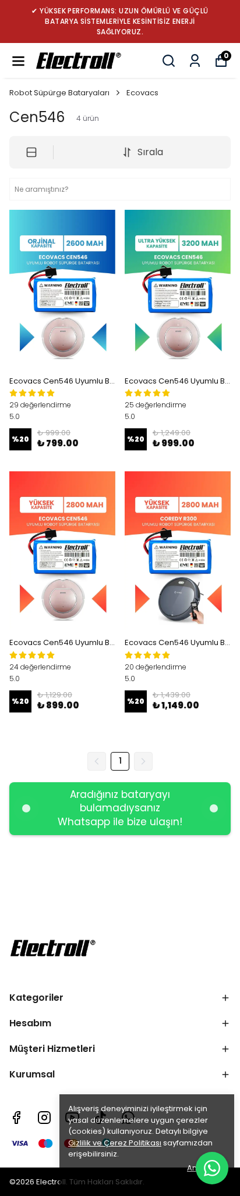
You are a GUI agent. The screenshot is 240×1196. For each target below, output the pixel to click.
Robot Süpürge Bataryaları (59, 92)
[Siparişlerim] (195, 60)
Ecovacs (142, 92)
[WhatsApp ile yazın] (212, 1168)
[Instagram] (44, 1118)
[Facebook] (16, 1118)
